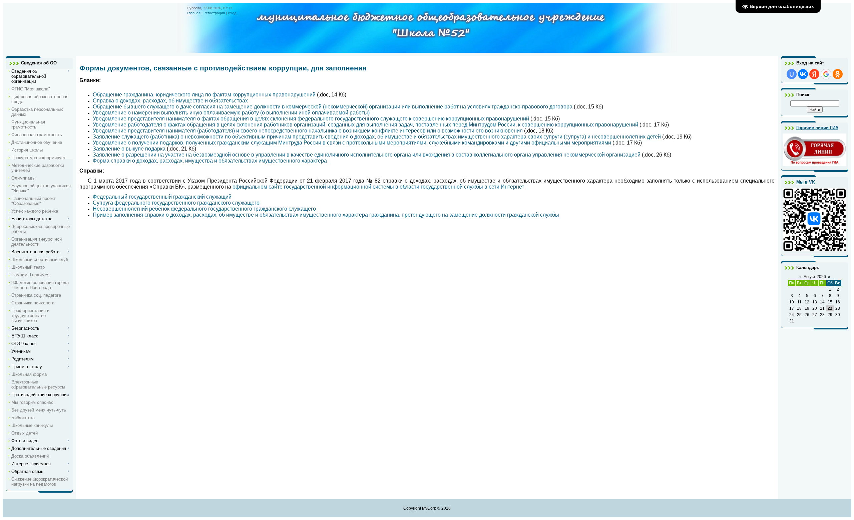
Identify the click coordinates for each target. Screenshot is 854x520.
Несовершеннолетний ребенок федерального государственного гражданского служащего (204, 209)
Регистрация (214, 13)
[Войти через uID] (792, 74)
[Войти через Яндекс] (814, 74)
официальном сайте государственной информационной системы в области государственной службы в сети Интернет (378, 187)
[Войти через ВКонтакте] (803, 74)
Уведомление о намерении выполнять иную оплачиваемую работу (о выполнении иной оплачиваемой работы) (232, 112)
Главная (193, 13)
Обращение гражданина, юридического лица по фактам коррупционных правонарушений (204, 94)
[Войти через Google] (826, 74)
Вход (232, 13)
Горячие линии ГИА (817, 127)
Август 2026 (815, 276)
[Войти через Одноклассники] (838, 74)
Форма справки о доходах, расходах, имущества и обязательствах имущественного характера (210, 161)
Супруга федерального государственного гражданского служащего (176, 203)
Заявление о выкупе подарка (129, 149)
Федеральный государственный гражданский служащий (162, 197)
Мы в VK (805, 182)
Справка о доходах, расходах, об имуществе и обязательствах (170, 100)
